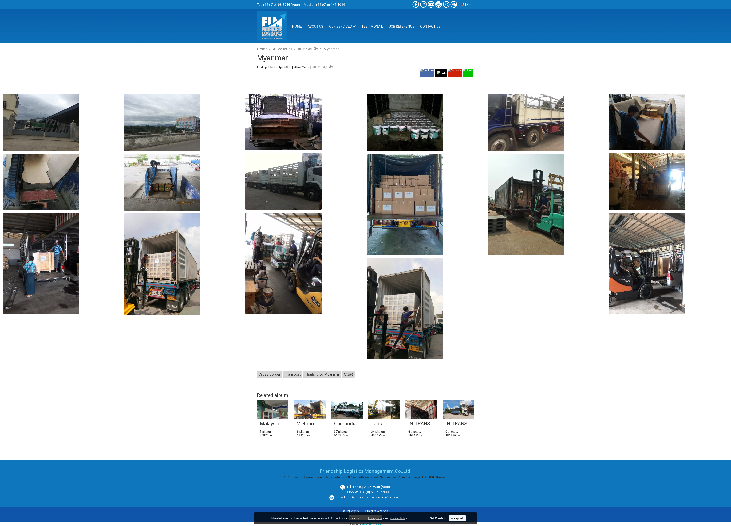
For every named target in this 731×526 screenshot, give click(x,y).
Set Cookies (437, 518)
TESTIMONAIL (372, 26)
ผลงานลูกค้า (323, 67)
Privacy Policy (376, 518)
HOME (297, 26)
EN (466, 4)
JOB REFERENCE (401, 26)
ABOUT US (315, 26)
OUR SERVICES (341, 26)
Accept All (457, 518)
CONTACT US (430, 26)
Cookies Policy (398, 518)
